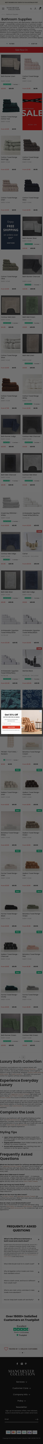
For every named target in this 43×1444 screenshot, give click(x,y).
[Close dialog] (41, 711)
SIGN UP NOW (11, 727)
